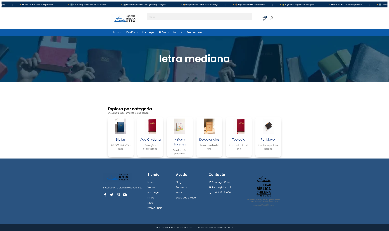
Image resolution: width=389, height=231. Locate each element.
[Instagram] (118, 195)
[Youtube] (124, 195)
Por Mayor (268, 139)
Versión (130, 32)
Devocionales (209, 139)
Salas (179, 192)
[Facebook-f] (105, 195)
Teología (238, 139)
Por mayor (148, 32)
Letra (176, 32)
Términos (181, 187)
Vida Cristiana (150, 139)
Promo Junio (194, 32)
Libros (115, 32)
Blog (178, 182)
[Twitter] (111, 195)
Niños (162, 32)
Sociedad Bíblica (186, 197)
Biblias (121, 139)
